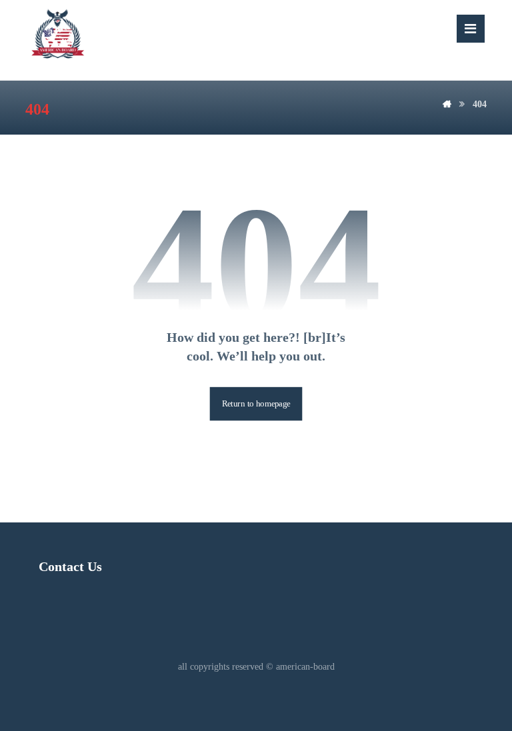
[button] (471, 29)
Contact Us (70, 566)
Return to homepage (256, 403)
